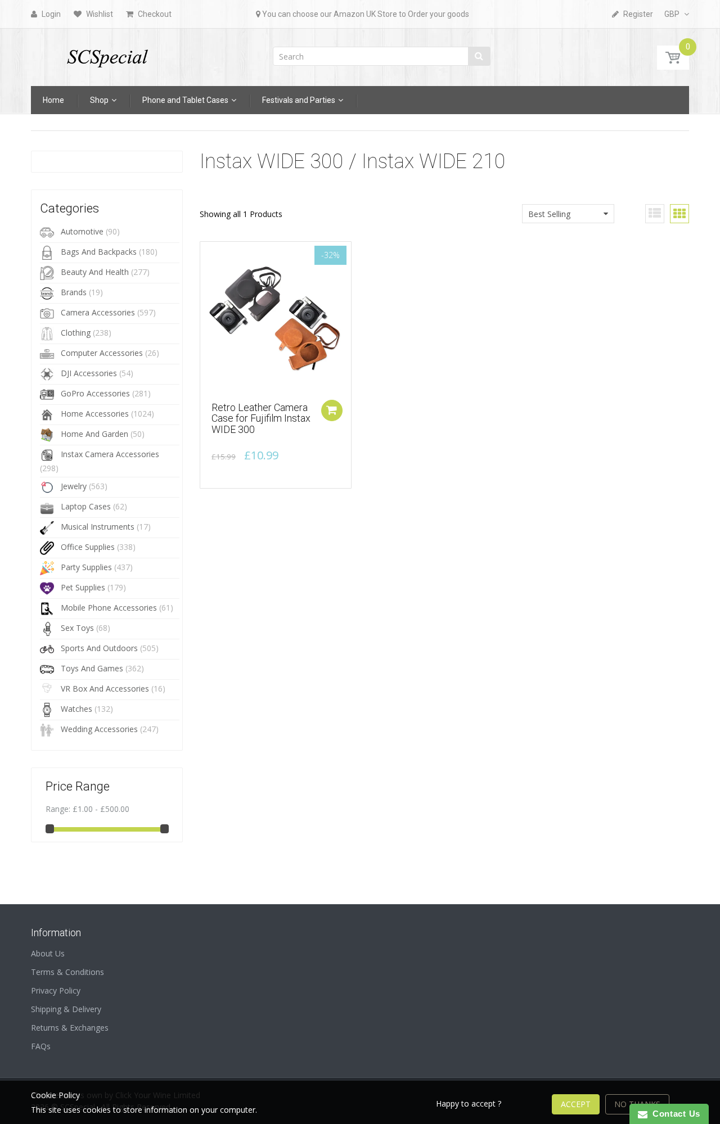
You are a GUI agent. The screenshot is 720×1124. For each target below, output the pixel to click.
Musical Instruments (97, 526)
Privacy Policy (55, 990)
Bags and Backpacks (99, 251)
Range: (58, 808)
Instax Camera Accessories (110, 454)
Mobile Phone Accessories (109, 607)
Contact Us (673, 1113)
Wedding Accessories (99, 729)
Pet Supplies (83, 587)
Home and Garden (94, 433)
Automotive (82, 231)
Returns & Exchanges (70, 1027)
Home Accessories (95, 413)
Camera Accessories (98, 312)
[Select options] (332, 410)
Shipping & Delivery (66, 1009)
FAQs (41, 1046)
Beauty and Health (95, 272)
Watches (76, 708)
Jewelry (74, 486)
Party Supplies (86, 567)
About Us (48, 953)
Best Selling (549, 214)
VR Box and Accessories (105, 688)
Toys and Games (92, 668)
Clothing (76, 332)
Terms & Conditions (67, 972)
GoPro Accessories (95, 393)
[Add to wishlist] (208, 255)
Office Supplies (88, 546)
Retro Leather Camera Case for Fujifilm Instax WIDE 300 (261, 418)
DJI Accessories (89, 373)
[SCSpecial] (107, 53)
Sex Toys (77, 627)
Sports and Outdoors (99, 648)
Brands (74, 292)
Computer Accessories (102, 352)
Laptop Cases (86, 506)
